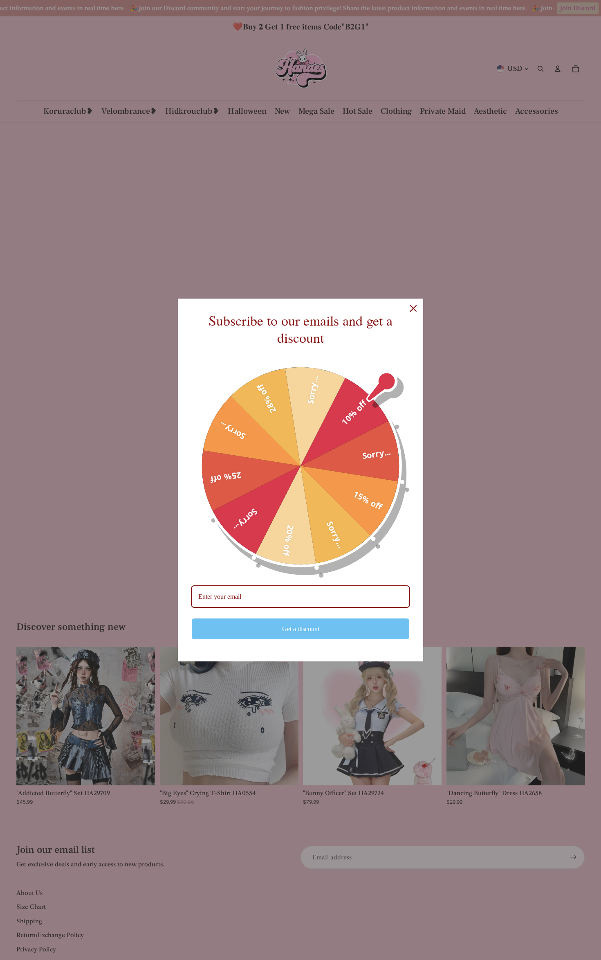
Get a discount (300, 628)
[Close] (413, 308)
